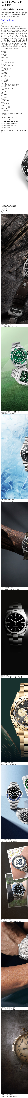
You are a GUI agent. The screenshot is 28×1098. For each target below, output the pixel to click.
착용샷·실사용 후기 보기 (7, 20)
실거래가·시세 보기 (6, 19)
